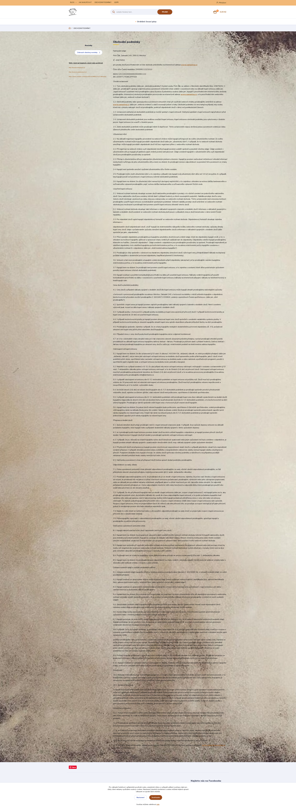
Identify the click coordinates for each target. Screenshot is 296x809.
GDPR (116, 2)
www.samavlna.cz (189, 65)
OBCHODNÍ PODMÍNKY (102, 2)
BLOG (72, 2)
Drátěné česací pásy (146, 21)
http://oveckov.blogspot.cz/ (77, 67)
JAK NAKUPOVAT (85, 2)
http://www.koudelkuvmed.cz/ (78, 72)
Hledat (165, 12)
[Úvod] (87, 12)
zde (158, 804)
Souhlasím (156, 797)
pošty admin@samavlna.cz (213, 745)
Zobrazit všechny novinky (87, 52)
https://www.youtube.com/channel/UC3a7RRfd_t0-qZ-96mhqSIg (87, 76)
